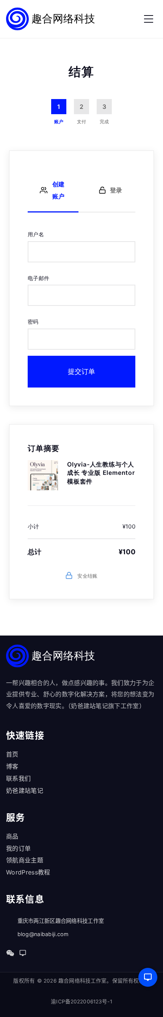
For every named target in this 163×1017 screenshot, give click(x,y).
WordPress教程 (28, 872)
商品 (12, 836)
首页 (12, 754)
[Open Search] (123, 19)
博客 (12, 766)
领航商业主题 (24, 860)
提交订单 (81, 371)
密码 (33, 321)
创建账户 (58, 190)
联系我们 (18, 778)
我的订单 (18, 848)
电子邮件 (38, 278)
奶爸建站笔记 (24, 790)
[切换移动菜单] (148, 19)
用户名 (36, 234)
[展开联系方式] (147, 977)
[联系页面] (23, 953)
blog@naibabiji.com (43, 934)
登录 (116, 190)
